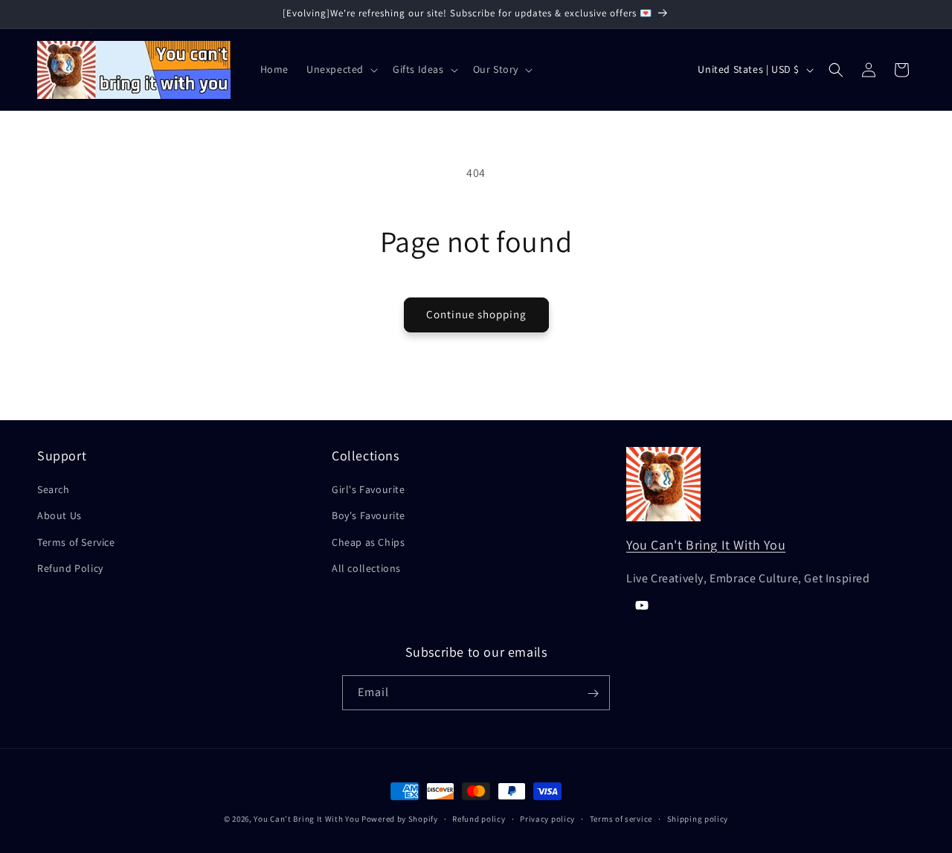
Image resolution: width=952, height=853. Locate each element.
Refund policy (478, 818)
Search (53, 489)
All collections (366, 568)
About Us (59, 516)
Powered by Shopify (399, 819)
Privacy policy (547, 818)
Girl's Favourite (368, 489)
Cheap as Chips (368, 542)
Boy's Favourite (368, 516)
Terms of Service (76, 542)
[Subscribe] (592, 693)
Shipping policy (698, 818)
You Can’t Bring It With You (306, 819)
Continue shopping (476, 314)
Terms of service (621, 818)
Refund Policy (70, 568)
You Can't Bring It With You (705, 544)
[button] (341, 69)
